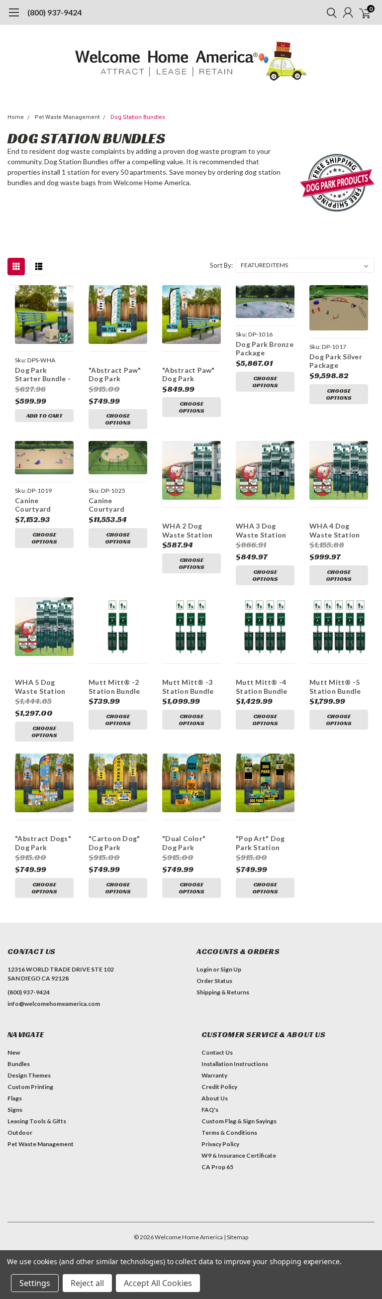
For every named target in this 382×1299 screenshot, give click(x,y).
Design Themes (29, 1075)
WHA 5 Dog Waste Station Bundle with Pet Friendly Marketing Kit (42, 686)
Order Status (214, 980)
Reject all (87, 1283)
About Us (214, 1098)
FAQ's (209, 1109)
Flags (14, 1098)
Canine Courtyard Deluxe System (114, 505)
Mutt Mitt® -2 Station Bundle (114, 686)
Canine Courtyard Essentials (33, 505)
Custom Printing (30, 1086)
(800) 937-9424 (54, 12)
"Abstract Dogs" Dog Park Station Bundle (43, 843)
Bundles (18, 1064)
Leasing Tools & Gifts (36, 1121)
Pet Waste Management (67, 117)
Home (15, 117)
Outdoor (19, 1132)
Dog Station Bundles (137, 117)
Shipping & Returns (222, 992)
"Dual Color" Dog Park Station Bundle (188, 843)
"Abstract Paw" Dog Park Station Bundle (115, 374)
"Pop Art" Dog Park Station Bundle (260, 843)
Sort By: (221, 265)
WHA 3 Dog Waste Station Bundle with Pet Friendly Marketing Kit (263, 530)
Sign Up (230, 969)
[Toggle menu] (13, 17)
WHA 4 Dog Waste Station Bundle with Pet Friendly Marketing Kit (336, 530)
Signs (14, 1109)
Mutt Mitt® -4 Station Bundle (261, 686)
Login (204, 969)
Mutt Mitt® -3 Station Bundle (188, 686)
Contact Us (217, 1052)
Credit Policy (219, 1086)
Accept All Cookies (158, 1283)
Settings (34, 1283)
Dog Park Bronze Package (264, 348)
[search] (329, 12)
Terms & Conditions (229, 1132)
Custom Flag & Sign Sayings (239, 1121)
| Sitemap (236, 1237)
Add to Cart (44, 415)
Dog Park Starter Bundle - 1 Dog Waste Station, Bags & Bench (43, 374)
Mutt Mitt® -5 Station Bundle (335, 686)
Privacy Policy (220, 1144)
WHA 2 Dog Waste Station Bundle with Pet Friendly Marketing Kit (189, 530)
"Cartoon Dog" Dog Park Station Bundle (114, 843)
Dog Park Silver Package (335, 361)
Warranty (214, 1075)
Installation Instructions (234, 1064)
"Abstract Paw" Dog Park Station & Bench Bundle (190, 374)
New (13, 1052)
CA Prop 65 (217, 1167)
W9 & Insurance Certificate (238, 1155)
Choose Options (118, 419)
